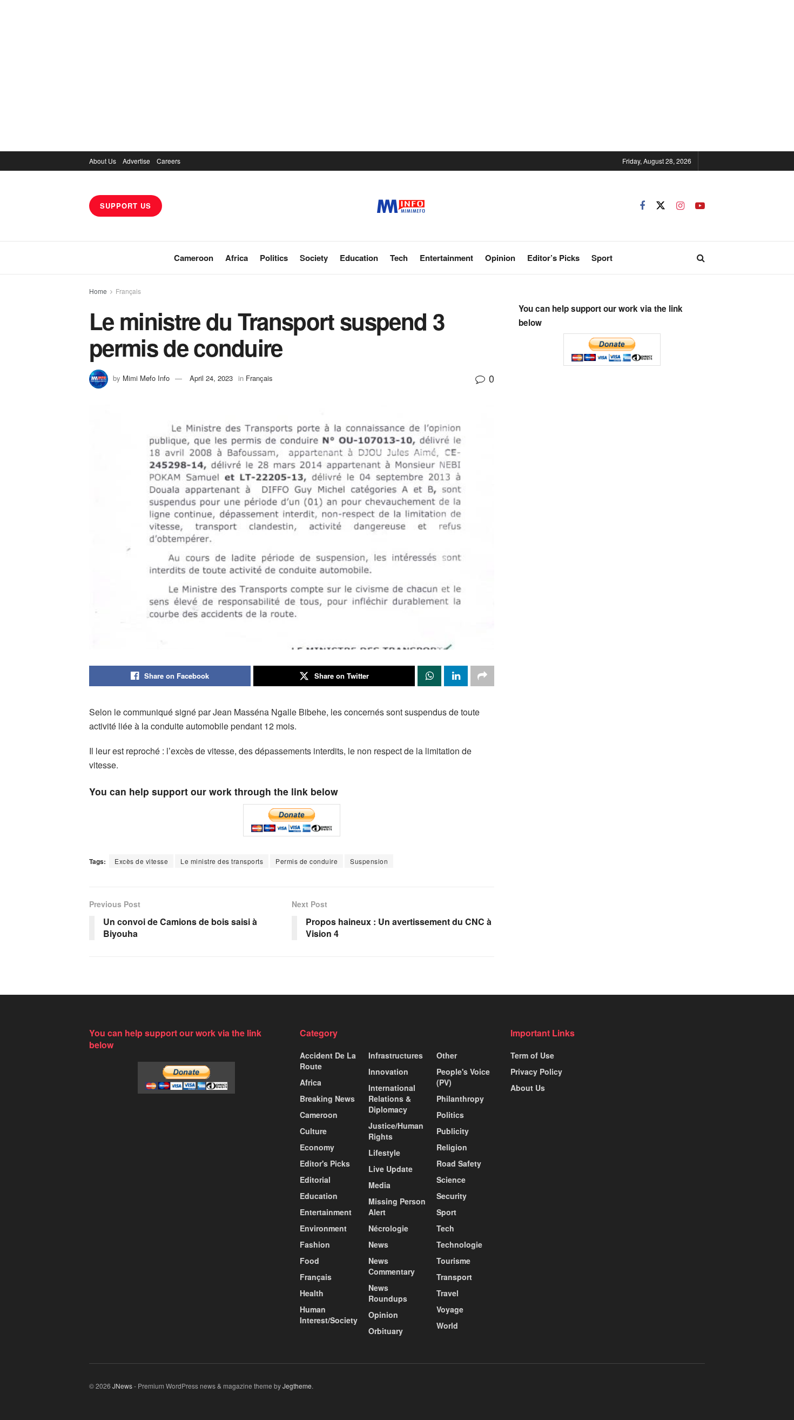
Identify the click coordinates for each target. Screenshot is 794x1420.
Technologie (459, 1244)
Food (309, 1260)
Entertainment (446, 258)
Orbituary (385, 1330)
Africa (236, 258)
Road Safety (458, 1163)
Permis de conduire (306, 861)
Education (359, 258)
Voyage (449, 1309)
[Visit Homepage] (401, 206)
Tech (399, 258)
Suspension (369, 861)
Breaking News (327, 1098)
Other (446, 1055)
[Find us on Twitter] (660, 205)
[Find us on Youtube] (700, 206)
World (447, 1325)
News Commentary (391, 1266)
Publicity (452, 1131)
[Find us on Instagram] (680, 206)
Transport (454, 1276)
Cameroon (193, 258)
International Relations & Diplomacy (391, 1098)
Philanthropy (460, 1098)
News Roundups (387, 1293)
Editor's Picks (325, 1163)
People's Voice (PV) (463, 1077)
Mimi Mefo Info (146, 378)
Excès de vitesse (141, 861)
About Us (102, 160)
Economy (317, 1147)
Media (379, 1185)
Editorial (315, 1179)
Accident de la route (328, 1060)
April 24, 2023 (211, 378)
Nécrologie (388, 1228)
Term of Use (532, 1055)
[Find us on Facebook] (642, 206)
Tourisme (453, 1260)
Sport (602, 258)
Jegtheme (297, 1385)
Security (451, 1195)
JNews (122, 1385)
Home (98, 291)
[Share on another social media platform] (482, 676)
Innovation (388, 1071)
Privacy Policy (536, 1071)
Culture (313, 1131)
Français (128, 291)
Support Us (125, 205)
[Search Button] (701, 258)
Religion (451, 1147)
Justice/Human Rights (395, 1131)
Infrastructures (395, 1055)
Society (314, 258)
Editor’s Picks (553, 258)
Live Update (390, 1168)
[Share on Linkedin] (456, 676)
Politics (274, 258)
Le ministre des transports (221, 861)
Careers (168, 160)
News (378, 1244)
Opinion (500, 258)
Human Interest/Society (329, 1314)
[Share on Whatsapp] (429, 676)
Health (312, 1293)
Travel (447, 1293)
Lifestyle (384, 1152)
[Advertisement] (397, 75)
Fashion (315, 1244)
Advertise (136, 160)
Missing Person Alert (397, 1206)
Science (451, 1179)
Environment (323, 1228)
